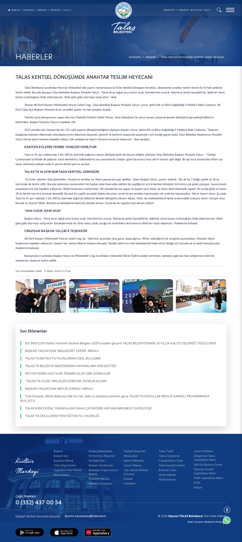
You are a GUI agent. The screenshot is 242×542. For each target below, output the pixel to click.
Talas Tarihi (166, 451)
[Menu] (230, 10)
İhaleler (128, 479)
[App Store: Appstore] (64, 532)
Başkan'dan (61, 456)
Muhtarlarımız (167, 479)
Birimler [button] (42, 10)
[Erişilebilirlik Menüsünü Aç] (227, 510)
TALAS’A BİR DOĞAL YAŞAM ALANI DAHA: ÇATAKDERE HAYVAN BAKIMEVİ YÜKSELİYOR (88, 408)
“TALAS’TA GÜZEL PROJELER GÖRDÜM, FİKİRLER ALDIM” (66, 381)
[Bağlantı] (9, 10)
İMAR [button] (207, 10)
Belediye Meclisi (99, 479)
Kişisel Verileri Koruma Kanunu (38, 516)
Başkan (58, 451)
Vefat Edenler (167, 475)
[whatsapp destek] (228, 522)
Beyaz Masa (61, 475)
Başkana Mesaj (63, 461)
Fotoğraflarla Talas (171, 461)
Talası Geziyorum (169, 456)
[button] (192, 57)
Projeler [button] (55, 10)
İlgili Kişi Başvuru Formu (208, 465)
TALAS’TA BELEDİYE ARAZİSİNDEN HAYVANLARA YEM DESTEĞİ (70, 366)
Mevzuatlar (131, 456)
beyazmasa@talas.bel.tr (90, 516)
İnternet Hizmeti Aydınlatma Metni (205, 471)
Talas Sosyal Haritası (172, 465)
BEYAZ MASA (196, 10)
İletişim (198, 487)
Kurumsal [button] (29, 10)
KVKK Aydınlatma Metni (208, 478)
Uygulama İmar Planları (68, 470)
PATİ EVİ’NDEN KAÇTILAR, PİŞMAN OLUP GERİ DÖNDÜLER (67, 373)
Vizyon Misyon (133, 465)
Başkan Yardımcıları (101, 465)
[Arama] (219, 9)
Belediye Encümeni (100, 483)
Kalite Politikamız (134, 461)
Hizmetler (130, 483)
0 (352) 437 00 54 (39, 502)
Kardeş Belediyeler (100, 451)
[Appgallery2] (98, 532)
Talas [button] (67, 10)
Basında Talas (168, 470)
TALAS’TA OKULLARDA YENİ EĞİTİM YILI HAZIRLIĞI (62, 416)
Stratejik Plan (97, 461)
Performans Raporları (102, 456)
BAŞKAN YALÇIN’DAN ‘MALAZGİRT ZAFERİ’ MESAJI (62, 351)
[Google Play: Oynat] (30, 532)
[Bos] (41, 296)
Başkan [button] (16, 10)
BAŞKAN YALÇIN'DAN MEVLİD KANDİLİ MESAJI (59, 389)
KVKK (197, 483)
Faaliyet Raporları (135, 451)
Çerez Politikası (203, 451)
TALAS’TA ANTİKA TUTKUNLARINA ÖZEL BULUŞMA (63, 358)
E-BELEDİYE (183, 10)
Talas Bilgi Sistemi (65, 465)
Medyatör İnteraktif (215, 521)
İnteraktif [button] (169, 10)
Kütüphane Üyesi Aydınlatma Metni (205, 458)
